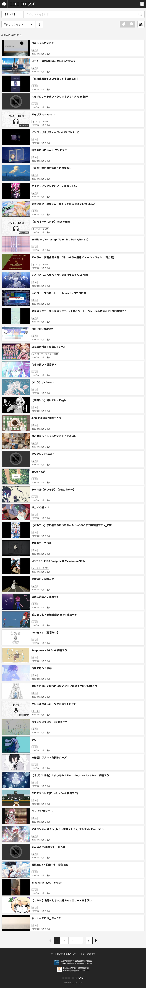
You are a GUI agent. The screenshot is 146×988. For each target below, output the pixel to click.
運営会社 (91, 953)
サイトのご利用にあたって (63, 953)
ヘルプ (81, 953)
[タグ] (123, 24)
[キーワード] (131, 24)
